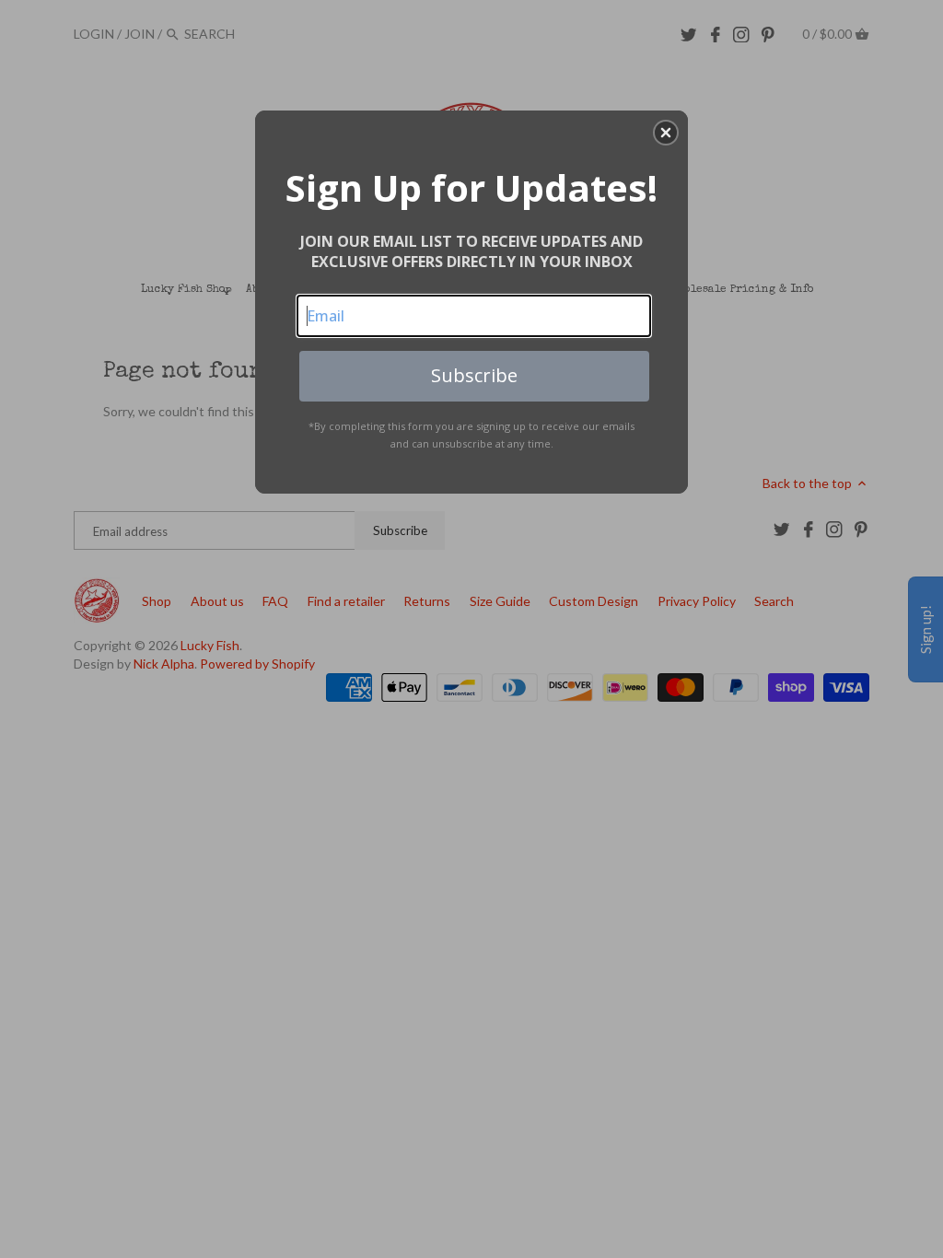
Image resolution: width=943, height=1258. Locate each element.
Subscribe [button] (474, 375)
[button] (666, 133)
